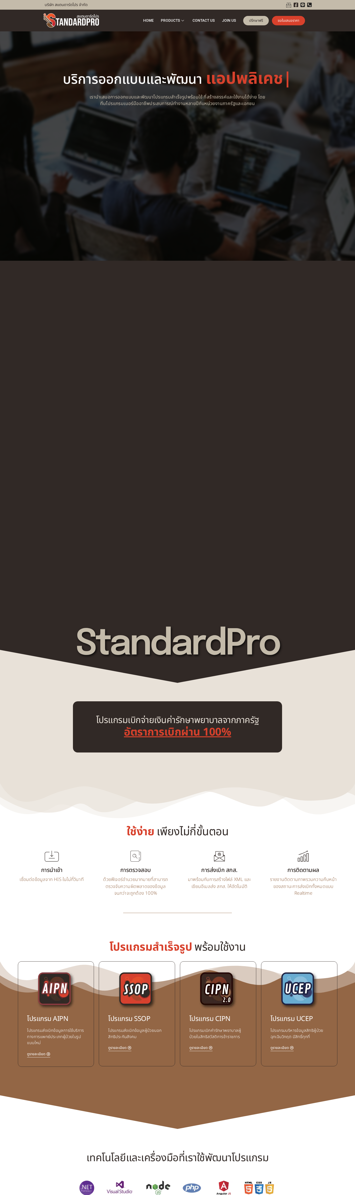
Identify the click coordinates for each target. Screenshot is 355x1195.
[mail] (288, 5)
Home (148, 20)
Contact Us (203, 20)
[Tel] (309, 5)
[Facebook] (296, 5)
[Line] (302, 5)
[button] (38, 1054)
